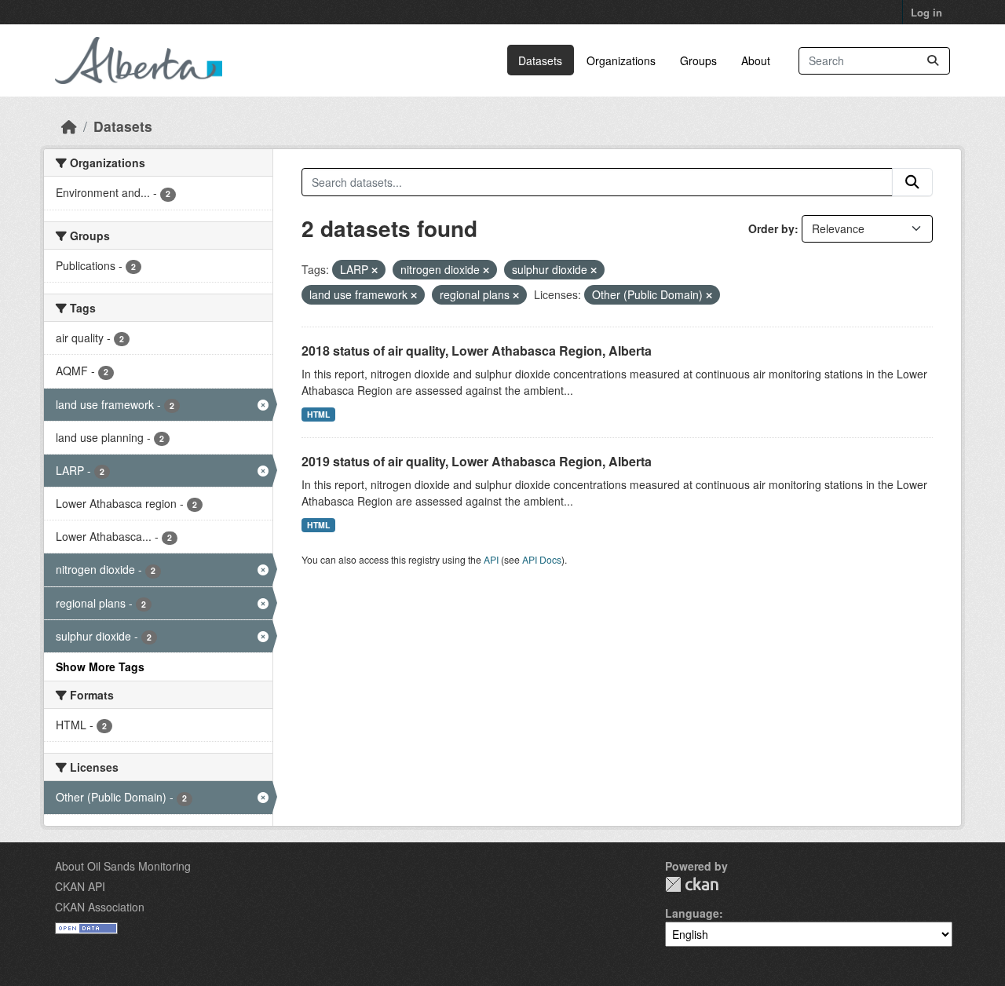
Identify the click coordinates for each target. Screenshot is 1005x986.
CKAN (691, 884)
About (755, 60)
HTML (318, 414)
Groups (698, 60)
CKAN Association (99, 907)
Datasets (540, 60)
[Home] (69, 126)
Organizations (621, 60)
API (491, 559)
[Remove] (374, 270)
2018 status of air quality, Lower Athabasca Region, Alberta (477, 350)
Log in (926, 12)
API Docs (541, 559)
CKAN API (80, 886)
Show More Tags (100, 666)
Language (692, 913)
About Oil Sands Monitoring (123, 866)
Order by (771, 228)
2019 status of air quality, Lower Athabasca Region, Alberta (477, 461)
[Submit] (932, 61)
